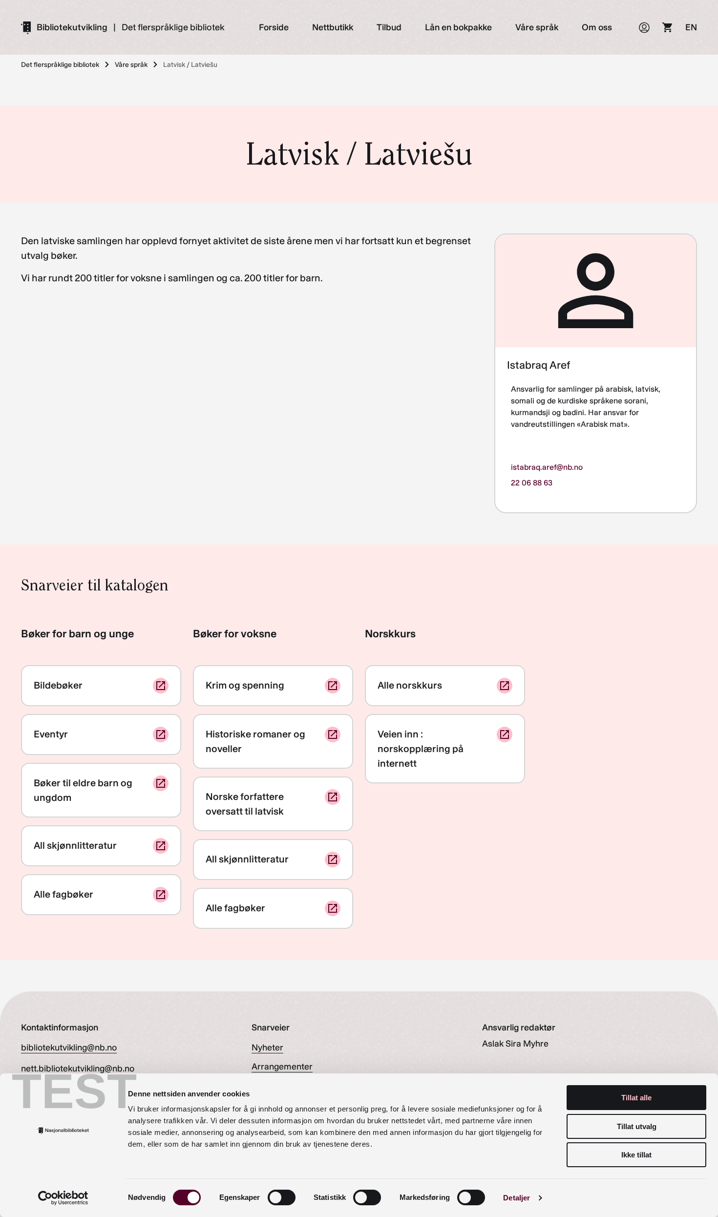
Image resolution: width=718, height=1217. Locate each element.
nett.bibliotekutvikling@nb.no (77, 1068)
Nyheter (267, 1047)
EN (691, 27)
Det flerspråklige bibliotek (173, 27)
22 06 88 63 (531, 482)
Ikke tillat (636, 1155)
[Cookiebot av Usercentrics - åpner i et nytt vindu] (63, 1198)
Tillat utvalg (636, 1126)
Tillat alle (636, 1097)
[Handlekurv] (668, 27)
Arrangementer (282, 1066)
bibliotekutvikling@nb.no (69, 1047)
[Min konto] (644, 27)
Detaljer (516, 1198)
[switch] (282, 1197)
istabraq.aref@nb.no (547, 467)
